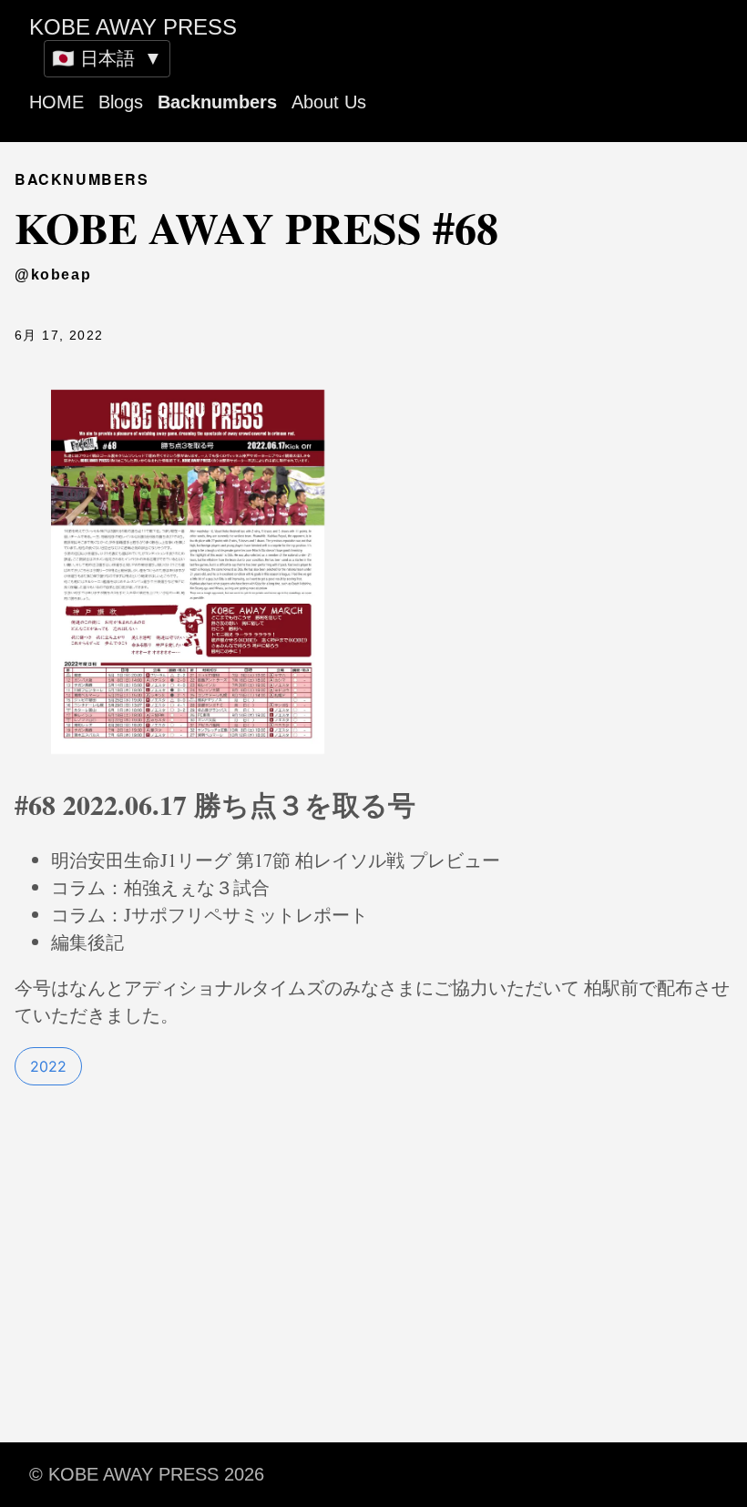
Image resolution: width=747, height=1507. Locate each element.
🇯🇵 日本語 (107, 58)
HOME (56, 102)
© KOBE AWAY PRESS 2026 (146, 1474)
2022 (48, 1066)
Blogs (120, 102)
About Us (329, 102)
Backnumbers (217, 102)
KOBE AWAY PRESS (133, 27)
